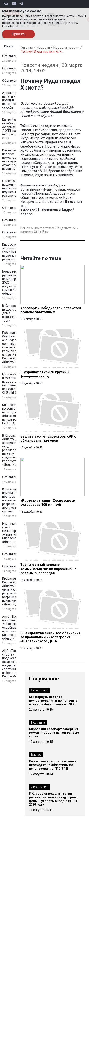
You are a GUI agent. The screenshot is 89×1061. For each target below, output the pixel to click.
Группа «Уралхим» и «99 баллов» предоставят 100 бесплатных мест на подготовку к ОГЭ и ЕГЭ (15, 384)
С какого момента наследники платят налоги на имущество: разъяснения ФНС (15, 188)
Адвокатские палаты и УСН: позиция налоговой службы (12, 100)
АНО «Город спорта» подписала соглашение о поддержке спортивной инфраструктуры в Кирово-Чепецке (15, 663)
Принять (18, 34)
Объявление (11, 56)
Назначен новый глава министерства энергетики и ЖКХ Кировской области (15, 533)
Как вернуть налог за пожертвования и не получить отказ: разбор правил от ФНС (15, 160)
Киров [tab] (9, 46)
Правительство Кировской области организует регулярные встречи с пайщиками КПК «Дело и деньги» (14, 591)
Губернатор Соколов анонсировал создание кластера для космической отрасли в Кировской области (12, 347)
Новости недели (66, 47)
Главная (26, 47)
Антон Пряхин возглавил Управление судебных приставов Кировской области (12, 627)
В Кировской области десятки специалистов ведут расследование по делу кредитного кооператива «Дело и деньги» (14, 450)
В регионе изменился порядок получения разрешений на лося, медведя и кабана (14, 500)
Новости (43, 47)
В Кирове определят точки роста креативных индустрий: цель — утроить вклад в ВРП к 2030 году (53, 799)
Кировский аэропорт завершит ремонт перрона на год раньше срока (15, 252)
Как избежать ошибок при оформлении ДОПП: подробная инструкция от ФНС (15, 129)
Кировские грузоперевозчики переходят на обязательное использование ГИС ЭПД (15, 414)
